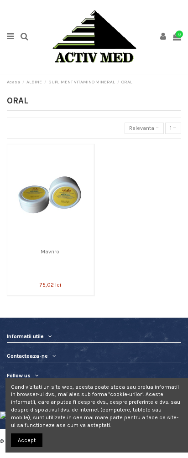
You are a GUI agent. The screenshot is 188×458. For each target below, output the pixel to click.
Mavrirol (51, 251)
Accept (27, 440)
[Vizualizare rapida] (50, 241)
